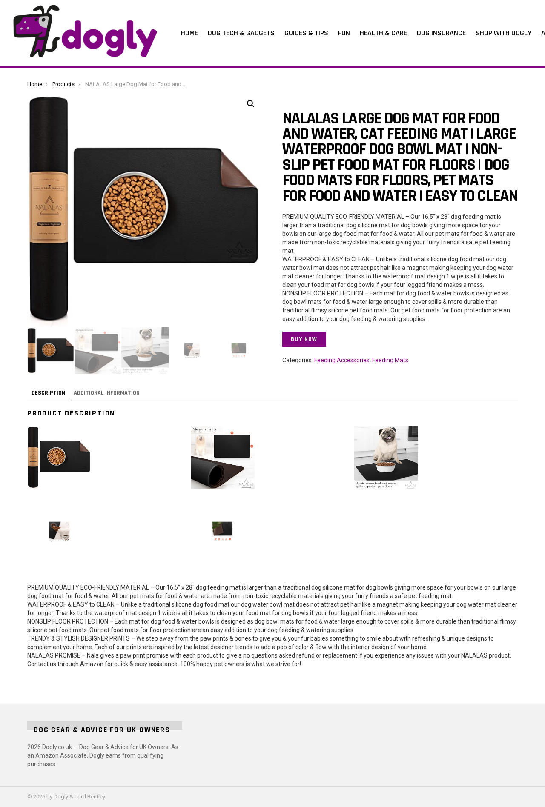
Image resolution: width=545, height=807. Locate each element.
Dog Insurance (441, 33)
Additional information (107, 393)
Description (48, 393)
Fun (344, 33)
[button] (250, 104)
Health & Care (383, 33)
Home (189, 33)
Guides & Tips (306, 33)
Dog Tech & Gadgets (241, 33)
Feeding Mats (390, 360)
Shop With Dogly (503, 33)
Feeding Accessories (342, 360)
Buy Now (304, 339)
